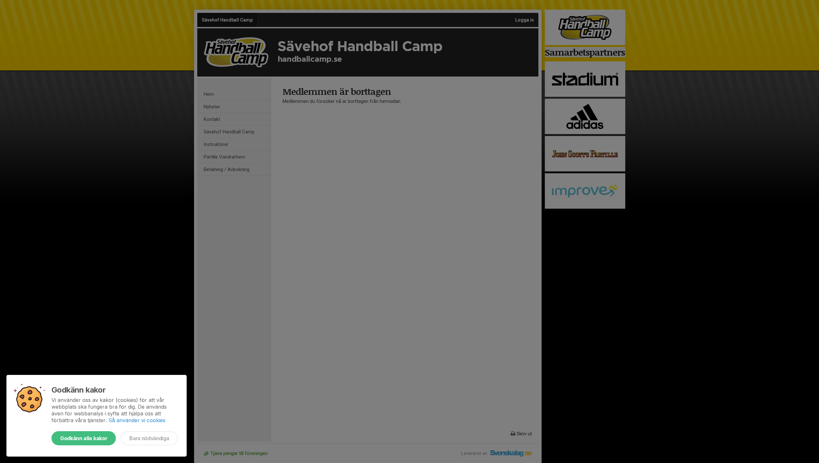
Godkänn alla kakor (83, 438)
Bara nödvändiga (149, 438)
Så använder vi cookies (136, 420)
